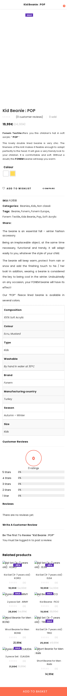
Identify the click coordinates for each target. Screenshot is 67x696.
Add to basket (35, 691)
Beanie (15, 211)
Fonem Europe (40, 211)
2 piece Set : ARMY (17, 602)
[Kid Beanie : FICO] (46, 594)
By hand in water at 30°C (19, 366)
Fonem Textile (11, 216)
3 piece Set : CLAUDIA (17, 656)
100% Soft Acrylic (14, 317)
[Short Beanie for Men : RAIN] (49, 651)
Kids (33, 206)
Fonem (25, 211)
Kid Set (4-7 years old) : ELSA (49, 576)
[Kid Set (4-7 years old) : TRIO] (49, 620)
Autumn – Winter (14, 415)
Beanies (25, 206)
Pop (39, 216)
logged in (25, 540)
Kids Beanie (28, 216)
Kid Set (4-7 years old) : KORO (17, 576)
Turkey (8, 399)
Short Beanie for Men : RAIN (49, 662)
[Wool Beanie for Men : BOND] (18, 620)
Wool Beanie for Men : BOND (17, 631)
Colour (8, 167)
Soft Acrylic (50, 216)
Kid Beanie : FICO (49, 602)
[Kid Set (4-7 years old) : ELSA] (49, 565)
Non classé (44, 206)
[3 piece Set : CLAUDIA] (17, 649)
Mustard (16, 334)
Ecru (6, 334)
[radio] (6, 173)
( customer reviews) (29, 116)
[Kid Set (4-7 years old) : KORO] (18, 565)
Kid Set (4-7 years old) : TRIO (49, 631)
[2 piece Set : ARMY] (15, 594)
